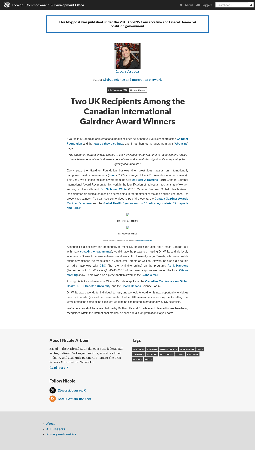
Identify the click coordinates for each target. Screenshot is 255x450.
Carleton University (97, 286)
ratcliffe (192, 354)
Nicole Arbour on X (72, 390)
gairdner (138, 354)
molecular (166, 354)
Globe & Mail (150, 275)
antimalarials (168, 349)
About (189, 5)
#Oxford (152, 349)
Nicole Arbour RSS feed (75, 399)
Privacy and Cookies (61, 434)
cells (200, 349)
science (137, 359)
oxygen (180, 354)
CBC (103, 265)
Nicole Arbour (127, 71)
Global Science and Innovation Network (132, 79)
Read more (57, 367)
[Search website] (251, 4)
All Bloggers (204, 5)
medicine (152, 354)
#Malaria (138, 349)
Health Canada (131, 286)
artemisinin (187, 349)
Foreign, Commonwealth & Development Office (48, 4)
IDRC (80, 286)
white (148, 359)
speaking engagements (95, 251)
